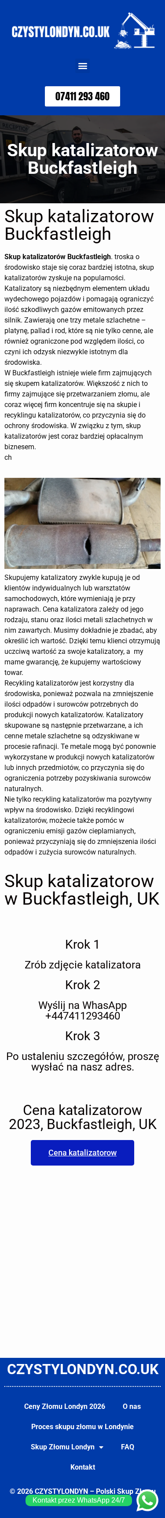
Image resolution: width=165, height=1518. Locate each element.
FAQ (127, 1447)
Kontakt (82, 1467)
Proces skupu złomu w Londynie (82, 1427)
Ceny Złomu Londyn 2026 (64, 1406)
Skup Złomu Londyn (63, 1447)
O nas (132, 1406)
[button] (82, 66)
